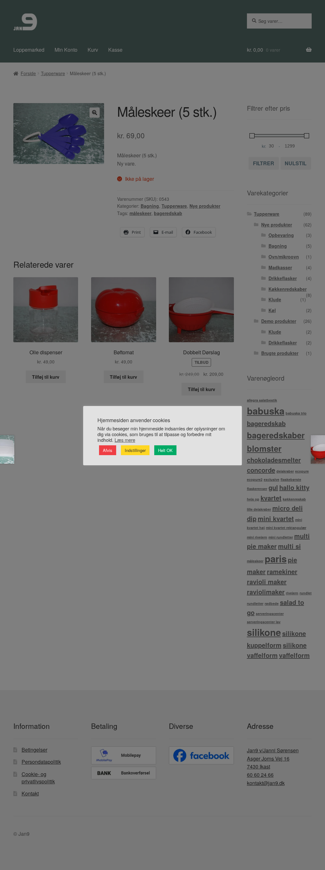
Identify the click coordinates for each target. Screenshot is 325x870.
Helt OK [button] (165, 450)
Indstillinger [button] (135, 450)
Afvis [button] (107, 450)
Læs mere (125, 440)
